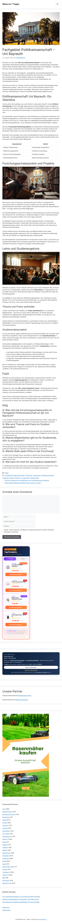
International (6, 836)
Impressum (6, 907)
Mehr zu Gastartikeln (31, 667)
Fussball (5, 828)
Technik (4, 869)
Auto (3, 809)
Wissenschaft (34, 478)
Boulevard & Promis (8, 814)
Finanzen (5, 825)
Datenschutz (6, 910)
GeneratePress (42, 919)
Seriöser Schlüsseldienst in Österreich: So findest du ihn (20, 899)
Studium (17, 478)
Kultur (4, 842)
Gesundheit (6, 831)
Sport (4, 864)
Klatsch (4, 839)
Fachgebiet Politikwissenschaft (15, 475)
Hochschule (37, 475)
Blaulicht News (7, 812)
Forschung (29, 475)
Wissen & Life (6, 883)
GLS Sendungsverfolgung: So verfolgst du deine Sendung (21, 896)
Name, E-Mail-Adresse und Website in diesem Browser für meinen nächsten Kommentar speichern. (29, 531)
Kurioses (5, 845)
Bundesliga (6, 817)
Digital (4, 820)
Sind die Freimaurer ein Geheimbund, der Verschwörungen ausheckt (27, 480)
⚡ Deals (22, 558)
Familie (4, 823)
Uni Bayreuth (25, 478)
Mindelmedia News (25, 695)
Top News (5, 872)
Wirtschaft (5, 880)
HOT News (5, 834)
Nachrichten (6, 853)
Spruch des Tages (8, 867)
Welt (3, 878)
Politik (6, 473)
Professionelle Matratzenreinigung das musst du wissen (23, 483)
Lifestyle (5, 847)
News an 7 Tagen (10, 4)
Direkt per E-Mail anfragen (31, 670)
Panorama (5, 858)
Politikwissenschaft (47, 475)
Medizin (5, 850)
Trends (4, 875)
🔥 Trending (9, 558)
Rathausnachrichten (21, 700)
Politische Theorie (8, 478)
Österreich (5, 856)
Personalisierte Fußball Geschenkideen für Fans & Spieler (21, 902)
